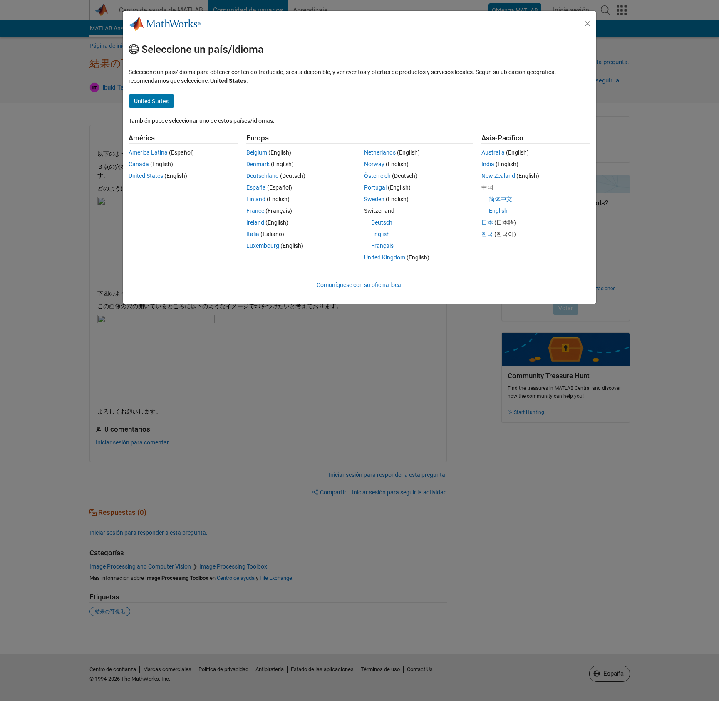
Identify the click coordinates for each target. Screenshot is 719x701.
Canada (139, 164)
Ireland (255, 222)
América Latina (148, 152)
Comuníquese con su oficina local (359, 285)
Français (382, 245)
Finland (255, 199)
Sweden (374, 199)
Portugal (375, 187)
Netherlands (380, 152)
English (380, 234)
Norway (374, 164)
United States (146, 175)
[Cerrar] (587, 24)
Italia (252, 234)
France (255, 210)
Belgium (256, 152)
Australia (493, 152)
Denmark (258, 164)
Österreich (377, 175)
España (256, 187)
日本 (487, 222)
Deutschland (262, 175)
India (487, 164)
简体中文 (500, 199)
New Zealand (498, 175)
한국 (487, 234)
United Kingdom (384, 257)
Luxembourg (262, 245)
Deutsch (381, 222)
